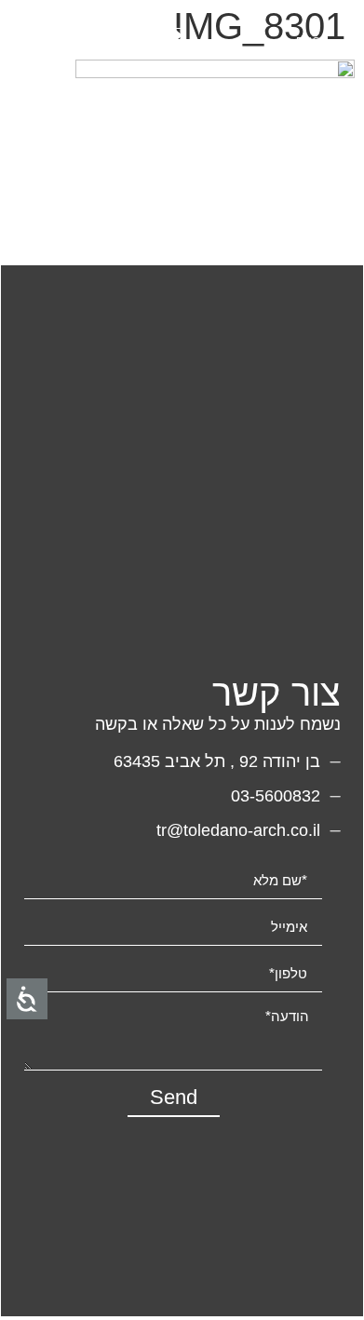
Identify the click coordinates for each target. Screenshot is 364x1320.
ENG (308, 41)
